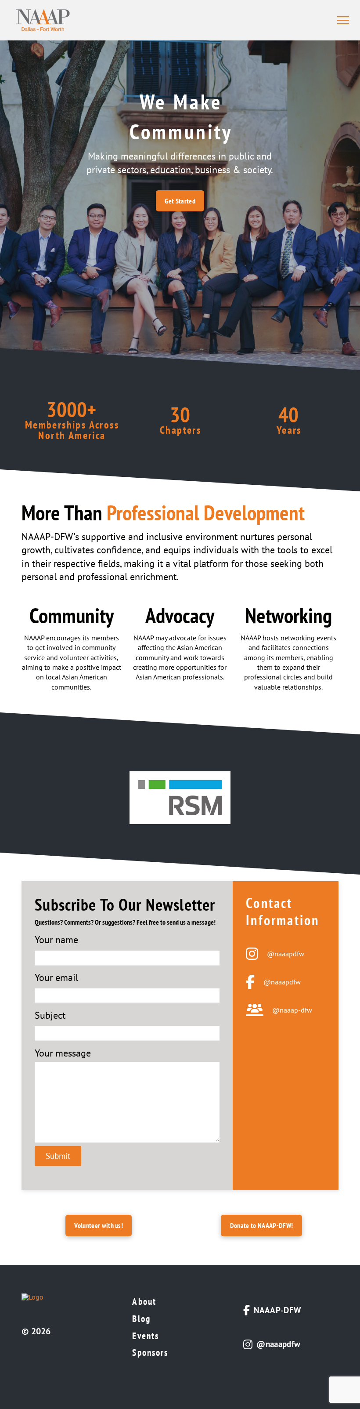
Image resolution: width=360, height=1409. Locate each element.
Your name (56, 939)
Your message (63, 1053)
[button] (343, 20)
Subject (50, 1015)
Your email (56, 977)
